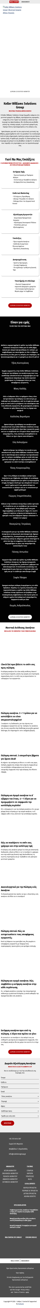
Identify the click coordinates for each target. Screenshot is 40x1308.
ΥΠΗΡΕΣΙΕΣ (30, 1176)
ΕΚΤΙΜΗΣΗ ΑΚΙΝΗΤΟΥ (10, 1182)
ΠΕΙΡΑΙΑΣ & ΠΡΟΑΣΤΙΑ (30, 1191)
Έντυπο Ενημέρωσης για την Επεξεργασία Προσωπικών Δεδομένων (20, 1278)
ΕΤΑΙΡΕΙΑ (30, 1171)
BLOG (30, 1179)
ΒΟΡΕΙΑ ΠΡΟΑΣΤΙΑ (29, 1188)
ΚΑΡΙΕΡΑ (30, 1173)
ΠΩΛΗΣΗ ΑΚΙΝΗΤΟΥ (10, 1176)
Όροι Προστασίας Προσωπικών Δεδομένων (20, 1268)
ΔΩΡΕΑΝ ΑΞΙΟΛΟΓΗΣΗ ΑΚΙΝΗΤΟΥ (20, 91)
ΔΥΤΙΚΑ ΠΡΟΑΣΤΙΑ (30, 1193)
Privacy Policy (25, 1290)
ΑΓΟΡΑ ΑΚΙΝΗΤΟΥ (10, 1171)
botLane (21, 1304)
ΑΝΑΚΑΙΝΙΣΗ (25, 2)
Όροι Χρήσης (20, 1273)
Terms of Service (19, 1292)
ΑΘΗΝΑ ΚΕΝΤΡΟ (30, 1196)
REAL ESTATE (14, 2)
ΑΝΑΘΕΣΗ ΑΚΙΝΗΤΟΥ (10, 1179)
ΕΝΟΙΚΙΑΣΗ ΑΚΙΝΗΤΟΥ (10, 1173)
